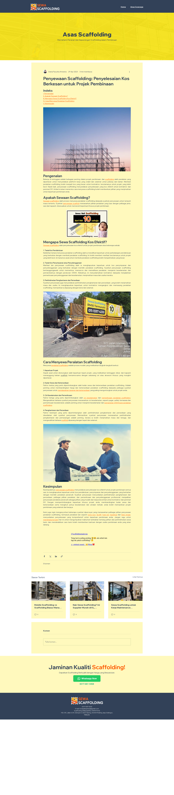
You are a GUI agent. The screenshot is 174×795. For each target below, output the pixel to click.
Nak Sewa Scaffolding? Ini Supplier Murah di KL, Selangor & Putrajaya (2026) (86, 606)
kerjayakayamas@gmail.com (89, 709)
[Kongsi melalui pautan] (62, 556)
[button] (137, 7)
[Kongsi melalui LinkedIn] (56, 556)
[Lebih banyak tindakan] (129, 71)
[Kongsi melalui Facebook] (44, 556)
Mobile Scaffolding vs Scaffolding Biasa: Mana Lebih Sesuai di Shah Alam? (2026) (48, 606)
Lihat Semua (138, 577)
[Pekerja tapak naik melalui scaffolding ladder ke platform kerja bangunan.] (48, 591)
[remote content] (87, 539)
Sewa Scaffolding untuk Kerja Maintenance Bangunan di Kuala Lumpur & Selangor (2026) (125, 606)
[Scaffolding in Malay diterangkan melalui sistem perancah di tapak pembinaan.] (87, 591)
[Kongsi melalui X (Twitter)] (50, 556)
